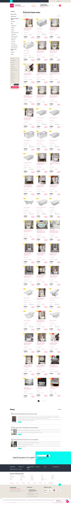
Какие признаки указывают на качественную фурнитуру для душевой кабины (24, 439)
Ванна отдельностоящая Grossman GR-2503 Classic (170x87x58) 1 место (41, 51)
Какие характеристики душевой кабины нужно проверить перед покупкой (24, 413)
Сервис (30, 1)
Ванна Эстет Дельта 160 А (53, 140)
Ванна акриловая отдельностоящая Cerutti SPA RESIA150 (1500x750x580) (54, 366)
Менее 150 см (13, 39)
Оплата (18, 1)
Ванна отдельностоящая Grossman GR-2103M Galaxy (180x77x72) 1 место (41, 343)
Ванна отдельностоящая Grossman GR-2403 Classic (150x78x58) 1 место (54, 29)
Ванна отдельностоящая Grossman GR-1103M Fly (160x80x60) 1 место (27, 254)
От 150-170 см (13, 41)
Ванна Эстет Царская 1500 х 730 (54, 297)
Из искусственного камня (14, 32)
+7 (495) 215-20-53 (43, 4)
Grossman (30, 34)
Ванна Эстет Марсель (27, 207)
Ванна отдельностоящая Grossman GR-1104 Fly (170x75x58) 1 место (55, 163)
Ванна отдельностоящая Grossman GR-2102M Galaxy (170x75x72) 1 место (28, 231)
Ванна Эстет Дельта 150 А (53, 117)
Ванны (12, 23)
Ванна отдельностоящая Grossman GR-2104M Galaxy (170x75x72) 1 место (54, 343)
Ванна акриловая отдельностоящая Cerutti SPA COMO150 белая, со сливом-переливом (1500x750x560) (41, 231)
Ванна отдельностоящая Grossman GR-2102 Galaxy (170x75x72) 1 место (53, 51)
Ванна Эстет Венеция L (53, 320)
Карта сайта (50, 482)
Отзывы (40, 482)
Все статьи (59, 409)
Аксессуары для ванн (56, 466)
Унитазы (12, 54)
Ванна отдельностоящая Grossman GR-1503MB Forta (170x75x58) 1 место (41, 276)
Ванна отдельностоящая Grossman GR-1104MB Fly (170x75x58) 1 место (40, 186)
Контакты (34, 482)
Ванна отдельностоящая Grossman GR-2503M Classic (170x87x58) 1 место (54, 96)
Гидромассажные (13, 25)
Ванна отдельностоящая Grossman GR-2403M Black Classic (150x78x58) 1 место (42, 163)
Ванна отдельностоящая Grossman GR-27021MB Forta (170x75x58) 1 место (41, 366)
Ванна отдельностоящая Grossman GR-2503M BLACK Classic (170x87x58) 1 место (28, 186)
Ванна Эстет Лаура (26, 50)
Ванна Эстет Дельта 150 (40, 117)
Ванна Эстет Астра (39, 28)
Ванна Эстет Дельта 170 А (41, 140)
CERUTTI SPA (31, 101)
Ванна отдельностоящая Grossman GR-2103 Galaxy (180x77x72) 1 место (53, 276)
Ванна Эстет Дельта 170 (27, 140)
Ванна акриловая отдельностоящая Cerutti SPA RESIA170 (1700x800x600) (28, 96)
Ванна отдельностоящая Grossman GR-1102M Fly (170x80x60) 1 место (53, 254)
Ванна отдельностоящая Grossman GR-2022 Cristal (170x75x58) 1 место (27, 29)
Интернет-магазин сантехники (20, 6)
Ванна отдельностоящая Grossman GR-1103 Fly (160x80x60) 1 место (42, 74)
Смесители (12, 52)
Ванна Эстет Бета (52, 207)
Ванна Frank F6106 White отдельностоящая (40, 388)
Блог (45, 482)
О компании (26, 1)
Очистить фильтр (15, 87)
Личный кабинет (42, 1)
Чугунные (12, 29)
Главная (14, 1)
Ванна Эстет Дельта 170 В (28, 162)
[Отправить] (48, 456)
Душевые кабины (13, 14)
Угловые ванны (13, 34)
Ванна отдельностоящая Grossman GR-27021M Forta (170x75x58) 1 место (28, 366)
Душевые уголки (13, 16)
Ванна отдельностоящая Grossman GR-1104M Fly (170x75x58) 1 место (27, 118)
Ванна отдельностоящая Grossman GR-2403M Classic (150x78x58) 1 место (41, 96)
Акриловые (12, 27)
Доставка (21, 1)
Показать (16, 84)
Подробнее (20, 434)
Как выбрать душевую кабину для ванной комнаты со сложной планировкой (24, 427)
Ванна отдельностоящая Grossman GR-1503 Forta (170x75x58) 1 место (53, 186)
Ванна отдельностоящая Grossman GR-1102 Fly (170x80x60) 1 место (55, 74)
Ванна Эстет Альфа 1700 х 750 (41, 207)
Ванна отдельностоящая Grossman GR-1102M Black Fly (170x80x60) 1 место (28, 276)
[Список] (59, 16)
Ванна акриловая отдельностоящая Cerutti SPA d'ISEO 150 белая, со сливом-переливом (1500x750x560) (54, 231)
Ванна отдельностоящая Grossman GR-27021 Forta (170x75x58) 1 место (40, 298)
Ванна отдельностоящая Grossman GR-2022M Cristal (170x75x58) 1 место (41, 321)
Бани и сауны (13, 21)
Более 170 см (13, 43)
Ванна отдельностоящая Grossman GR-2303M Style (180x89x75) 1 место (28, 343)
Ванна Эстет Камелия (27, 320)
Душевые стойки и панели (14, 49)
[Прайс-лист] (60, 16)
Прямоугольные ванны (14, 36)
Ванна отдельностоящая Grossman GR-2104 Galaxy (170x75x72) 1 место (28, 74)
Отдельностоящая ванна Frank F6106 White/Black (54, 388)
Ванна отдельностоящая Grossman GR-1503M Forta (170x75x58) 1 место (41, 254)
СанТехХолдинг (18, 5)
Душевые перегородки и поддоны (15, 19)
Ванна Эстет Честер (27, 297)
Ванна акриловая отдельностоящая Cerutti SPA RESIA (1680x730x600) (28, 388)
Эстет (43, 32)
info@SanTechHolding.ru (44, 5)
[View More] (33, 1)
